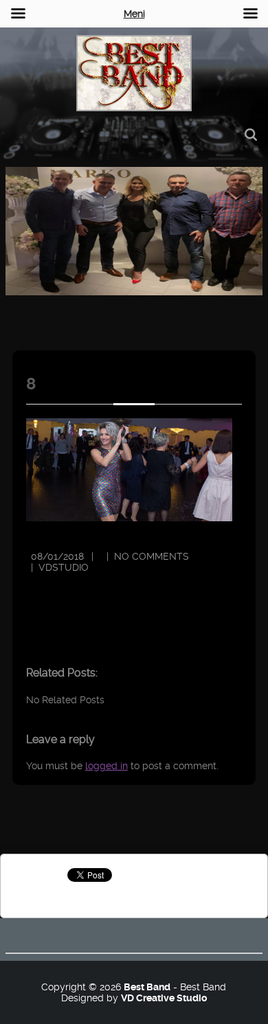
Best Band (147, 986)
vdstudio (63, 567)
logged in (106, 765)
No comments (151, 556)
